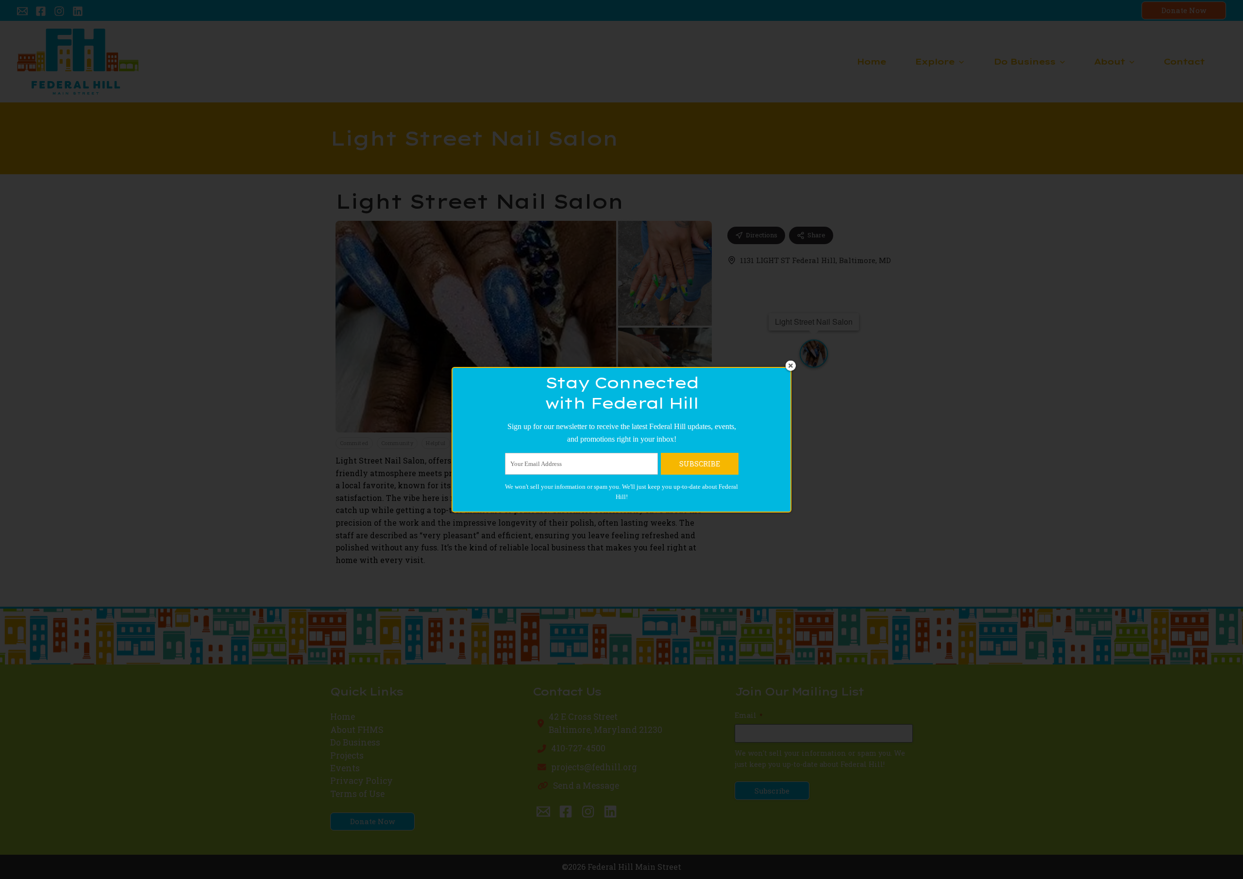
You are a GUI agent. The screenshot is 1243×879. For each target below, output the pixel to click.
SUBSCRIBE (699, 463)
